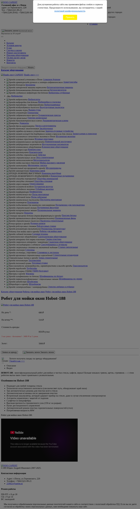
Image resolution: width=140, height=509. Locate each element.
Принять (70, 17)
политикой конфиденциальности (69, 11)
